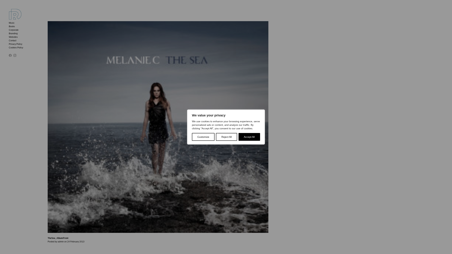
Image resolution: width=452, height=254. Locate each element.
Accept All (249, 136)
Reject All (226, 136)
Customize (203, 136)
